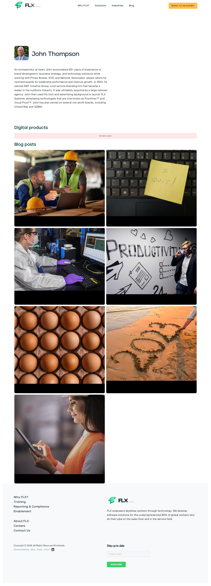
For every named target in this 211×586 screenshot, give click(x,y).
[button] (100, 5)
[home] (28, 5)
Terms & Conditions (21, 549)
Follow (47, 549)
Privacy (40, 549)
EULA (33, 549)
